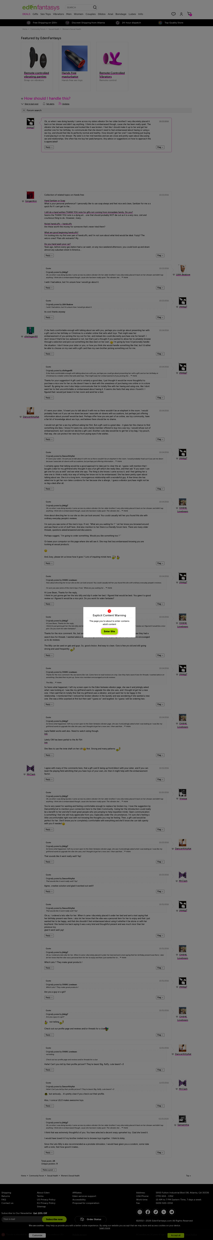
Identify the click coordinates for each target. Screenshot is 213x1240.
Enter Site (109, 631)
